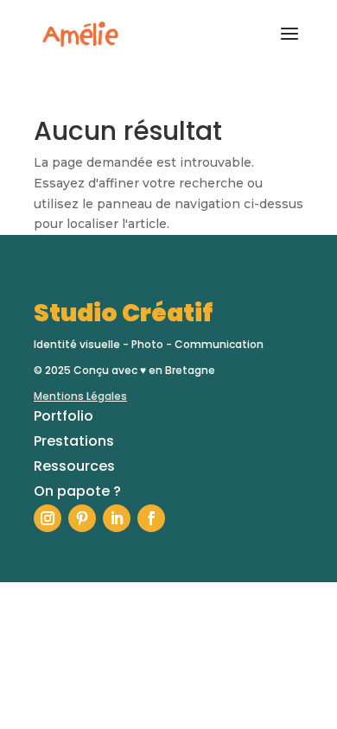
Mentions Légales (80, 396)
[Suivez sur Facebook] (151, 518)
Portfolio (63, 416)
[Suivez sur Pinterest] (82, 518)
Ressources (74, 466)
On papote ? (77, 491)
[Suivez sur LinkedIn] (116, 518)
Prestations (74, 441)
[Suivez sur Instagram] (47, 518)
